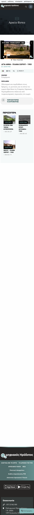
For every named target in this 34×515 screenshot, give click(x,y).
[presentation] (17, 101)
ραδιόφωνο (28, 1)
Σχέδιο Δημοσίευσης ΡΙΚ (17, 474)
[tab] (17, 101)
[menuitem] (26, 6)
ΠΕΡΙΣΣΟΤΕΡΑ (9, 113)
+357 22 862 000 (11, 505)
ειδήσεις (11, 1)
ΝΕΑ (24, 466)
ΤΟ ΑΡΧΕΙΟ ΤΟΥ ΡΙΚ (26, 463)
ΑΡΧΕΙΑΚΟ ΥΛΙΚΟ (14, 466)
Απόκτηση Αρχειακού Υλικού (17, 477)
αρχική (3, 1)
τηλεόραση (18, 1)
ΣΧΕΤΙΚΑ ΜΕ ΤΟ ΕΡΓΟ (9, 463)
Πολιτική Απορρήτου (17, 470)
